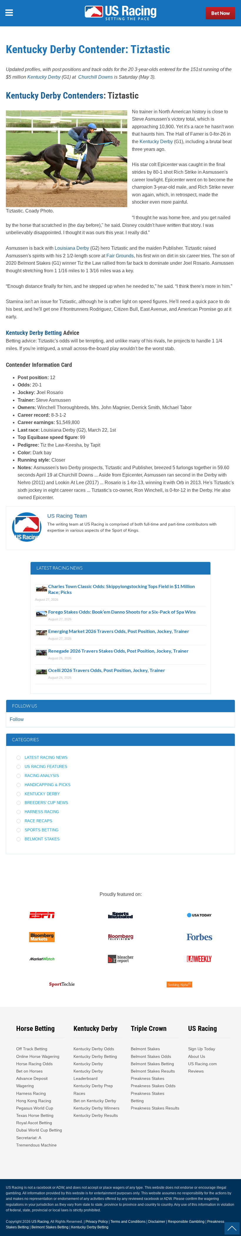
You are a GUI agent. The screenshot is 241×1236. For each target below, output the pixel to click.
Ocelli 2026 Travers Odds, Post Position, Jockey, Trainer (106, 670)
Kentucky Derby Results (95, 1115)
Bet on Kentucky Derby (94, 1100)
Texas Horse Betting (34, 1115)
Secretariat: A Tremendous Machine (36, 1141)
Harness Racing (42, 812)
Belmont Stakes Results (153, 1071)
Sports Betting (41, 830)
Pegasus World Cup (34, 1108)
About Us (196, 1056)
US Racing (40, 1222)
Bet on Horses (29, 1071)
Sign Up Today (201, 1048)
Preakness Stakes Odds (153, 1085)
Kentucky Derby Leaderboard (88, 1075)
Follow (17, 719)
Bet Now (220, 13)
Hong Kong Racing (33, 1100)
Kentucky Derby (156, 141)
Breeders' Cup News (46, 803)
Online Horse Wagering (37, 1056)
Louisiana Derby (72, 248)
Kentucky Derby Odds (93, 1048)
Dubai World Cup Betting (39, 1130)
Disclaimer (156, 1222)
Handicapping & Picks (48, 785)
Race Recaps (38, 821)
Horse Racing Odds (34, 1063)
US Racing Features (46, 766)
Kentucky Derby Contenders (54, 95)
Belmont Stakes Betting (152, 1063)
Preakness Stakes (147, 1078)
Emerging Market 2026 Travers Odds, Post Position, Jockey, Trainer (119, 631)
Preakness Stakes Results (155, 1108)
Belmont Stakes (42, 839)
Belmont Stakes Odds (151, 1056)
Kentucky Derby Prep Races (93, 1089)
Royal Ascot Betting (34, 1122)
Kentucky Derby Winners (96, 1108)
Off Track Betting (31, 1048)
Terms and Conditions (128, 1222)
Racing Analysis (42, 776)
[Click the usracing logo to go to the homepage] (120, 13)
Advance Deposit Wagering (32, 1082)
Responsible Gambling (186, 1222)
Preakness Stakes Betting (147, 1097)
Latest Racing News (46, 757)
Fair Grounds (120, 255)
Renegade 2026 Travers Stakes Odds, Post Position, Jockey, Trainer (119, 651)
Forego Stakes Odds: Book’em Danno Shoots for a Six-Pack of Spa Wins (122, 611)
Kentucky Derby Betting (34, 332)
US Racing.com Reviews (202, 1067)
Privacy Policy (97, 1222)
